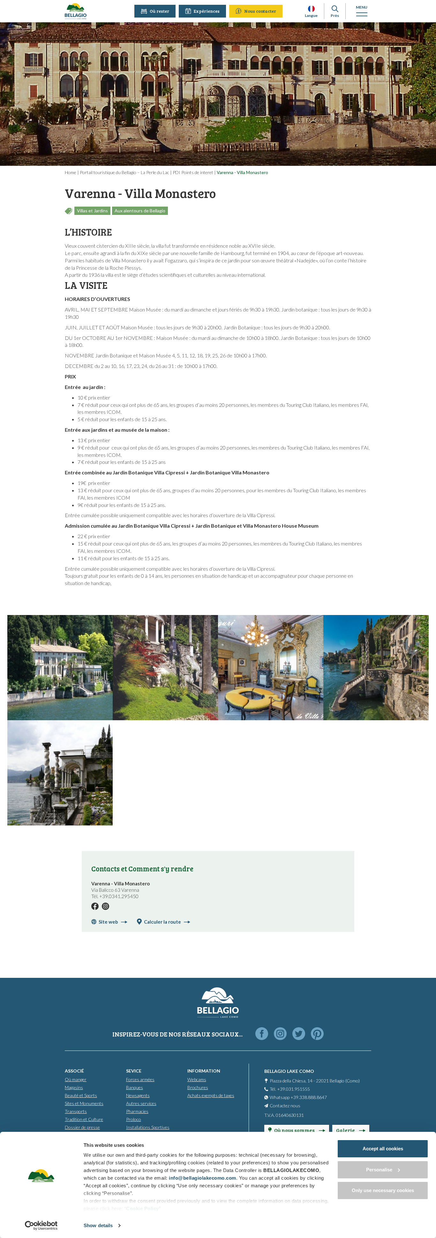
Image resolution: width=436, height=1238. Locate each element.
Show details (98, 1225)
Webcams (196, 1079)
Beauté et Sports (81, 1095)
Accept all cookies (383, 1148)
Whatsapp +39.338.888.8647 (298, 1097)
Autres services (141, 1103)
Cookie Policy (142, 1208)
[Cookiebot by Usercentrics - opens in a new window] (41, 1225)
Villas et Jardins (92, 210)
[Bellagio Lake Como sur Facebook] (261, 1034)
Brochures (197, 1087)
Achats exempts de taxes (210, 1095)
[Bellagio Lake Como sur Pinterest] (317, 1034)
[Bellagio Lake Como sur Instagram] (280, 1034)
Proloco (133, 1119)
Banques (134, 1087)
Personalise (379, 1169)
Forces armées (140, 1079)
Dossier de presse (82, 1127)
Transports (76, 1111)
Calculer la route (162, 922)
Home (70, 172)
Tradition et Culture (84, 1119)
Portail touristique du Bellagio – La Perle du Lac (124, 172)
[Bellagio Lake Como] (75, 11)
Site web (108, 922)
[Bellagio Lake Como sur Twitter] (298, 1034)
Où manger (75, 1079)
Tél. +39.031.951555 (290, 1089)
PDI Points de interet (193, 172)
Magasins (74, 1087)
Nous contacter (260, 11)
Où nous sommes (295, 1130)
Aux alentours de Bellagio (140, 210)
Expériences (207, 11)
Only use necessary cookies (383, 1190)
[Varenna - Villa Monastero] (60, 667)
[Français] (311, 8)
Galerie (346, 1130)
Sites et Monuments (84, 1103)
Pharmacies (137, 1111)
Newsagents (138, 1095)
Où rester (159, 11)
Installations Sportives (147, 1127)
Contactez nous (285, 1105)
